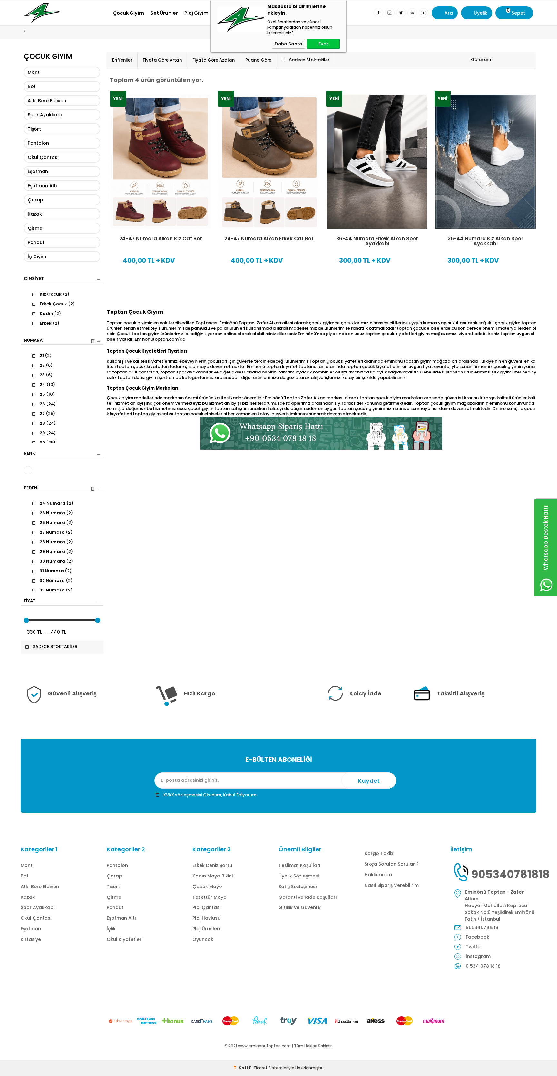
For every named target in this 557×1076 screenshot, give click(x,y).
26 (48, 404)
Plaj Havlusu (206, 918)
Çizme (35, 228)
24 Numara (56, 503)
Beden (30, 488)
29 (48, 433)
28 (48, 423)
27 (47, 414)
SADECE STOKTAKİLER (55, 647)
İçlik (111, 929)
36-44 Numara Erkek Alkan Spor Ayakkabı (377, 241)
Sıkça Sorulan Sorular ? (392, 864)
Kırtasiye (31, 939)
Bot (32, 86)
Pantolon (38, 143)
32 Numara (56, 581)
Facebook (477, 937)
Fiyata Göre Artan (162, 60)
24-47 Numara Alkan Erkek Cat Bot (269, 238)
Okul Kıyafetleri (124, 939)
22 (46, 365)
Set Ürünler (164, 13)
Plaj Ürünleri (206, 929)
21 (46, 356)
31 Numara (56, 571)
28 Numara (56, 542)
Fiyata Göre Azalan (213, 60)
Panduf (36, 242)
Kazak (35, 214)
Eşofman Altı (42, 185)
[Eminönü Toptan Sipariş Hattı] (321, 433)
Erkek (49, 323)
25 (47, 394)
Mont (34, 72)
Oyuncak (202, 939)
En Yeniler (122, 60)
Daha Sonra (288, 44)
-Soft (241, 1068)
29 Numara (56, 552)
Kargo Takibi (379, 853)
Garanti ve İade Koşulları (307, 897)
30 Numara (56, 561)
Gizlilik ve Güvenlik (299, 907)
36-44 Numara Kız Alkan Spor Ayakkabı (485, 241)
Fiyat (30, 601)
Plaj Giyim (196, 13)
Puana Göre (258, 60)
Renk (29, 453)
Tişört (34, 129)
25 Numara (56, 523)
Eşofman (38, 171)
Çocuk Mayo (207, 886)
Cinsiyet (34, 279)
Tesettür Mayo (209, 897)
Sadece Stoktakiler (309, 60)
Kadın (50, 313)
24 (47, 385)
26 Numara (56, 513)
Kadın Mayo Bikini (212, 876)
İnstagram (478, 956)
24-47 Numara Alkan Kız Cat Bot (160, 238)
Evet (323, 44)
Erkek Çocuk (57, 304)
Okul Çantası (43, 157)
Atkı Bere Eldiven (47, 100)
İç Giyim (37, 256)
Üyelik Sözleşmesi (298, 876)
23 (46, 375)
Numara (33, 340)
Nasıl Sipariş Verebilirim (392, 885)
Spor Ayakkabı (45, 114)
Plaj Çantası (206, 907)
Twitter (474, 947)
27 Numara (56, 532)
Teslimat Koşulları (299, 865)
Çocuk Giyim (128, 13)
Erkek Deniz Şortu (212, 865)
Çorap (35, 200)
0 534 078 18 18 (483, 966)
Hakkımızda (378, 874)
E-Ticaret (258, 1068)
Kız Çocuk (54, 294)
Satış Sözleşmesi (297, 886)
